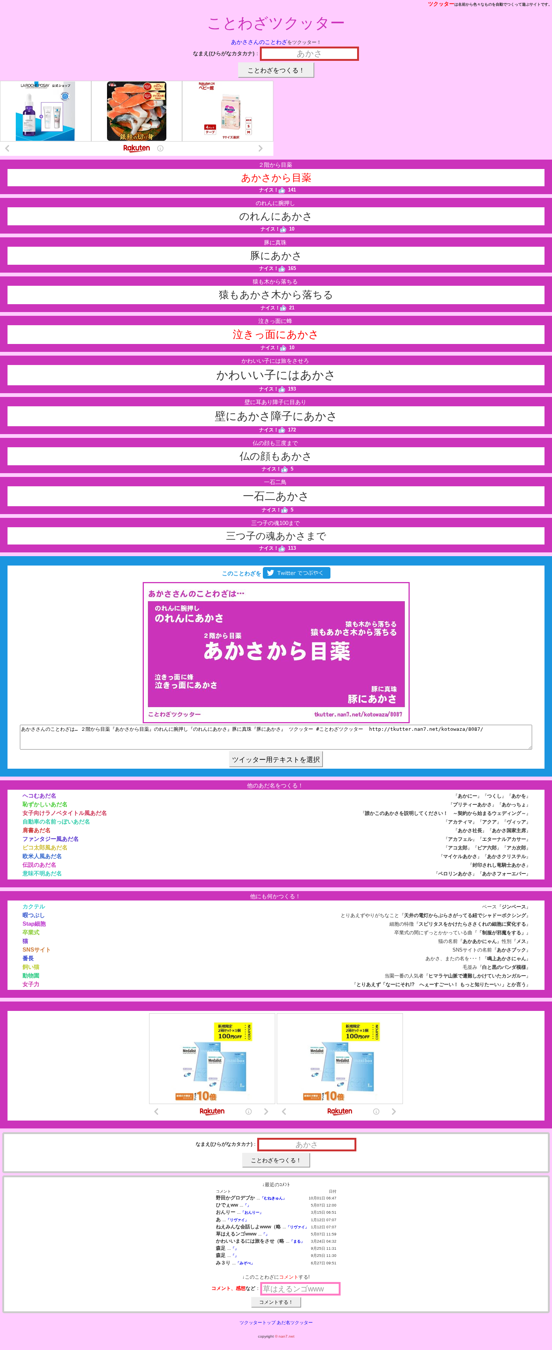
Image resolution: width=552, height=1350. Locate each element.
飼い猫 (31, 967)
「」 (247, 1205)
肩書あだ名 (37, 830)
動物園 (31, 975)
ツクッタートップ (258, 1322)
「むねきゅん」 (273, 1198)
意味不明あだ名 (42, 873)
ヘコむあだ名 (39, 795)
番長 (28, 958)
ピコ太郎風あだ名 (45, 847)
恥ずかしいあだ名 (45, 804)
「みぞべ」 (245, 1263)
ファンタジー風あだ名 (51, 839)
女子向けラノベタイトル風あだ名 (65, 813)
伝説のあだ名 (39, 864)
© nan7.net (284, 1336)
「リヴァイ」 (237, 1220)
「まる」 (297, 1241)
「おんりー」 (252, 1212)
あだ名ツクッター (295, 1322)
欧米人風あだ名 (42, 856)
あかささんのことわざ (259, 42)
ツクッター (441, 4)
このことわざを (240, 573)
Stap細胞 (34, 923)
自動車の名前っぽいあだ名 (56, 821)
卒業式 (31, 932)
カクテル (34, 906)
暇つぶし (34, 915)
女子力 (31, 984)
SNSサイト (37, 949)
